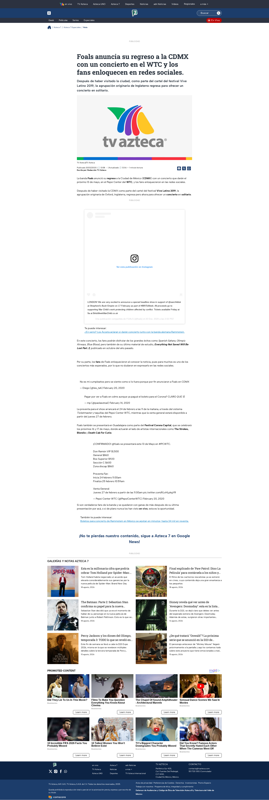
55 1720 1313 (194, 771)
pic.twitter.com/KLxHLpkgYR (159, 492)
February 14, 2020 (120, 402)
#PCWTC (164, 443)
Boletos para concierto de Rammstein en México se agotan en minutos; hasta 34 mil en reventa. (134, 521)
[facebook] (61, 772)
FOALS (130, 319)
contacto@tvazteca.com (199, 768)
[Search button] (218, 13)
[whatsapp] (65, 772)
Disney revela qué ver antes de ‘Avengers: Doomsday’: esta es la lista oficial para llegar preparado (193, 604)
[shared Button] (189, 168)
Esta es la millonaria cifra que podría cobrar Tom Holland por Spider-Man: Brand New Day (105, 571)
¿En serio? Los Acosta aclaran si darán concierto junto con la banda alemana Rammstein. (135, 331)
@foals (116, 443)
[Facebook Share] (179, 168)
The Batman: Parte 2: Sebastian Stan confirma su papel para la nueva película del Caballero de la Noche (104, 604)
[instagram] (56, 772)
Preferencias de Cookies (163, 783)
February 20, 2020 (114, 387)
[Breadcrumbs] (50, 27)
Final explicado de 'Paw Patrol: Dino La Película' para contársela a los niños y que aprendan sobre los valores (195, 571)
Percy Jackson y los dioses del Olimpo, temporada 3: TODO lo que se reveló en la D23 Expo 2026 (106, 638)
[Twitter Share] (184, 168)
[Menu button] (59, 13)
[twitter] (50, 772)
